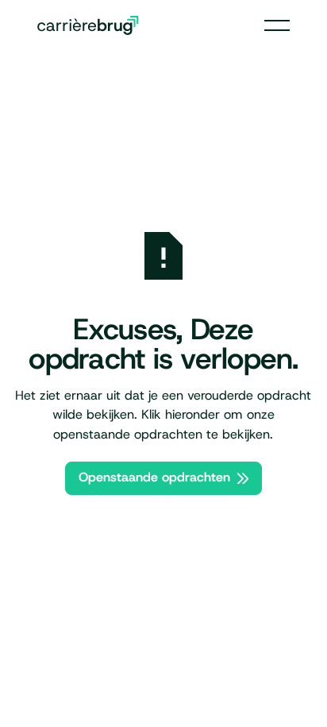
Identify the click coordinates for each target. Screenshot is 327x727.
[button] (277, 25)
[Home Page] (88, 25)
